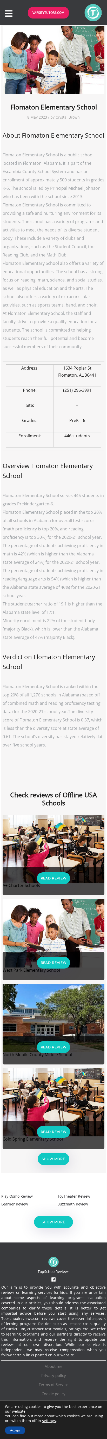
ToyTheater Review (73, 1196)
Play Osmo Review (17, 1196)
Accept (15, 1430)
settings (49, 1420)
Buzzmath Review (72, 1204)
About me (53, 1366)
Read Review (53, 878)
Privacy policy (53, 1375)
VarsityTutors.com (48, 12)
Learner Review (14, 1204)
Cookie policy (53, 1393)
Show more (53, 1159)
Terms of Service (53, 1384)
